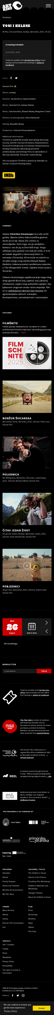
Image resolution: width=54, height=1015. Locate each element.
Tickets (5, 949)
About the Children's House (39, 897)
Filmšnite (7, 17)
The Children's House (37, 873)
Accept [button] (41, 1008)
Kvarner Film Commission (13, 923)
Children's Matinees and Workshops (38, 887)
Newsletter (7, 957)
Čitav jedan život (16, 530)
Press (5, 953)
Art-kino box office (32, 60)
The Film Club (26, 720)
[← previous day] (46, 631)
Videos (31, 927)
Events (5, 877)
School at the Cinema (37, 877)
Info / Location (8, 944)
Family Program (9, 881)
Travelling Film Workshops (39, 881)
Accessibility (7, 965)
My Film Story (8, 894)
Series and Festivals (11, 885)
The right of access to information (11, 971)
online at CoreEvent (41, 695)
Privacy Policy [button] (10, 1011)
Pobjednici (11, 586)
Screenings (32, 914)
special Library (43, 733)
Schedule (6, 873)
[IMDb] (9, 175)
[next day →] (46, 622)
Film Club (32, 931)
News (30, 923)
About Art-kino (8, 910)
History (5, 914)
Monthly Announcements (13, 890)
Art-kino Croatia (17, 988)
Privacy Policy (8, 961)
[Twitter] (16, 78)
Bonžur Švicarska (17, 418)
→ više (48, 776)
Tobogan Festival (35, 893)
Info (4, 927)
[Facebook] (11, 78)
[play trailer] (27, 202)
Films (30, 910)
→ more (22, 332)
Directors (32, 918)
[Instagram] (23, 995)
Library (5, 918)
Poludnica (11, 474)
